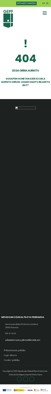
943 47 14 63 (10, 333)
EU (43, 3)
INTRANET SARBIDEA (26, 3)
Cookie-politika (12, 360)
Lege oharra (10, 355)
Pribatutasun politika (14, 350)
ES (47, 3)
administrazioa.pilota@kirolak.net (22, 340)
